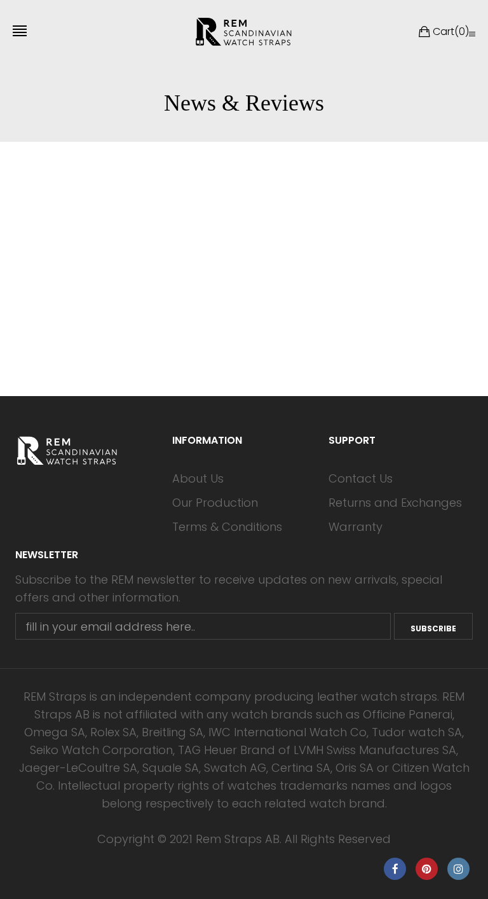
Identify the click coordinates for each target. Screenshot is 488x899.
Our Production (215, 503)
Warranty (356, 527)
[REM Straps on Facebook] (395, 869)
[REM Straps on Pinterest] (427, 869)
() (451, 31)
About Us (198, 478)
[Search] (472, 34)
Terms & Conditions (227, 527)
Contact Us (361, 478)
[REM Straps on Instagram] (458, 869)
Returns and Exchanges (395, 503)
